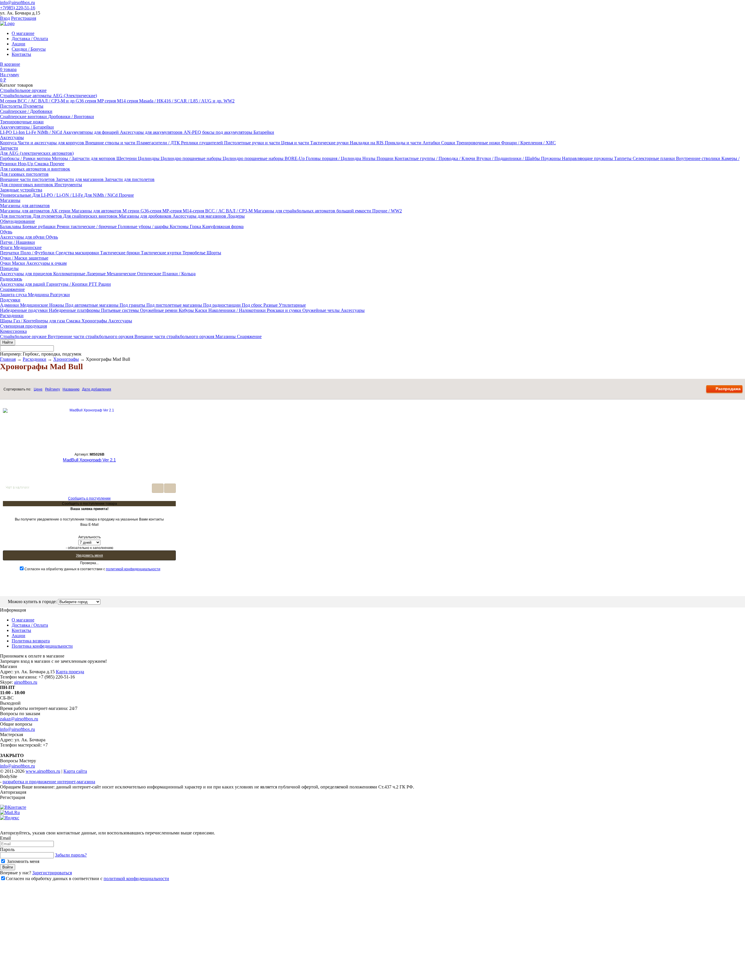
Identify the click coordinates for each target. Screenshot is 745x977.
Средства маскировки (78, 252)
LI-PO (6, 132)
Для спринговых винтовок (27, 184)
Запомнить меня (22, 861)
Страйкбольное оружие (23, 90)
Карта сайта (75, 771)
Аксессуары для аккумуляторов (152, 132)
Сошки (448, 142)
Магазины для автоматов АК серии (36, 210)
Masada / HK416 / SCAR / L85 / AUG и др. (181, 100)
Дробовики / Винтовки (71, 116)
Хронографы (94, 320)
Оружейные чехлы (321, 310)
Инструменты (68, 184)
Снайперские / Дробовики (26, 111)
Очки (6, 263)
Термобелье (194, 252)
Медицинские (28, 247)
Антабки (432, 142)
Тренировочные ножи (22, 121)
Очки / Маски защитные (24, 257)
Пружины (551, 158)
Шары (6, 320)
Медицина (39, 294)
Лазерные (96, 273)
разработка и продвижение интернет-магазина (49, 781)
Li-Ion (19, 132)
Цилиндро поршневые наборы (192, 158)
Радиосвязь (11, 278)
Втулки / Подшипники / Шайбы (508, 158)
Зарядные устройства (21, 189)
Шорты (214, 252)
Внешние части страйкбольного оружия (174, 336)
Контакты (21, 54)
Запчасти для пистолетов (130, 179)
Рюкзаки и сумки (284, 310)
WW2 (229, 100)
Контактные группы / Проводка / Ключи (435, 158)
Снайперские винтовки (24, 116)
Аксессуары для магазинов (200, 216)
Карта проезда (70, 671)
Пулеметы (33, 106)
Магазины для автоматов (25, 205)
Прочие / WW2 (387, 210)
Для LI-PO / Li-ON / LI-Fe (58, 195)
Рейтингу (52, 389)
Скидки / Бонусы (29, 49)
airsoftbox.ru (25, 682)
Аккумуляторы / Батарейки (27, 127)
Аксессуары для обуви (23, 237)
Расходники (12, 315)
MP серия (107, 100)
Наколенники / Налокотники (237, 310)
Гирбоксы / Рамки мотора (26, 158)
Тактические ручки (330, 142)
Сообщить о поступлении (89, 498)
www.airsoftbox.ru (43, 771)
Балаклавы (11, 226)
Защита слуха (14, 294)
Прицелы (9, 268)
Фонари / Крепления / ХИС (528, 142)
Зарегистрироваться (52, 872)
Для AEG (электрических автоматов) (37, 153)
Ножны (57, 305)
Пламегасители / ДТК (158, 142)
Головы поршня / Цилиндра (334, 158)
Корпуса (9, 142)
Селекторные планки (654, 158)
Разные (271, 305)
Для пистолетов (16, 216)
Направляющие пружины (588, 158)
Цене (38, 389)
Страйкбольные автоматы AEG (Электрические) (48, 95)
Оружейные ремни (159, 310)
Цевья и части (295, 142)
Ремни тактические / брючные (87, 226)
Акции (18, 43)
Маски (19, 263)
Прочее (57, 163)
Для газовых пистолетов (24, 174)
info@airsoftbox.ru (17, 2)
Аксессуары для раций (23, 284)
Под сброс (252, 305)
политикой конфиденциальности (133, 569)
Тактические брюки (120, 252)
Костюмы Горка (186, 226)
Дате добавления (96, 389)
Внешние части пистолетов (28, 179)
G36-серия (151, 210)
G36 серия (86, 100)
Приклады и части (404, 142)
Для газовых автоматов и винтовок (35, 168)
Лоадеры (236, 216)
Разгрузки (60, 294)
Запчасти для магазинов (80, 179)
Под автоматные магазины (92, 305)
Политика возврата (31, 640)
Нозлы (369, 158)
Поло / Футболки (38, 252)
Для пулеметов (48, 216)
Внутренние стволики (698, 158)
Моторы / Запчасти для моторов (84, 158)
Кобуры (187, 310)
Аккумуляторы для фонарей (91, 132)
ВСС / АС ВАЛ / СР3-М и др (46, 100)
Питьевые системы (120, 310)
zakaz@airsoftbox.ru (19, 718)
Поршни (386, 158)
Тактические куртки (161, 252)
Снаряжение (12, 289)
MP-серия (172, 210)
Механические (122, 273)
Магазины (10, 200)
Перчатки (10, 252)
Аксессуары (12, 137)
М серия (8, 100)
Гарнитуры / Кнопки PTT (72, 284)
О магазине (23, 33)
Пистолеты (11, 106)
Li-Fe (31, 132)
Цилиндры (149, 158)
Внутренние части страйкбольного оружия (91, 336)
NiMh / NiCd (50, 132)
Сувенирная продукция (23, 326)
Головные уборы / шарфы (144, 226)
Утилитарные (292, 305)
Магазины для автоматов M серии (106, 210)
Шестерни (127, 158)
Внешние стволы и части (110, 142)
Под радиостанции (222, 305)
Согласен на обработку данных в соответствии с (92, 569)
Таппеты (623, 158)
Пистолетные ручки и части (252, 142)
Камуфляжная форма (223, 226)
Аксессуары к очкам (46, 263)
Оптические (149, 273)
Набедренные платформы (75, 310)
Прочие (126, 195)
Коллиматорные (69, 273)
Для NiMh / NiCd (101, 195)
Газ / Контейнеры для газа (39, 320)
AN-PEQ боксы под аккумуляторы (218, 132)
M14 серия (128, 100)
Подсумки (10, 299)
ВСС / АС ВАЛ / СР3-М (229, 210)
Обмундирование (17, 221)
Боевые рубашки (39, 226)
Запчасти (9, 147)
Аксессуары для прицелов (26, 273)
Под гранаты (133, 305)
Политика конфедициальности (42, 646)
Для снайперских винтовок (91, 216)
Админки (10, 305)
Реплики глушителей (202, 142)
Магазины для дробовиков (146, 216)
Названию (71, 389)
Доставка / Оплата (30, 38)
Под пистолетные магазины (174, 305)
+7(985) (17, 7)
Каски (201, 310)
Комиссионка (13, 331)
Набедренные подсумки (24, 310)
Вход (5, 18)
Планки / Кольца (179, 273)
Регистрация (23, 18)
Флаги (7, 247)
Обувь (6, 231)
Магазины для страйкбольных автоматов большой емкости (313, 210)
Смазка (42, 163)
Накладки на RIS (367, 142)
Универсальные (16, 195)
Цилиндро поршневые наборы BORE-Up (264, 158)
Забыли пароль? (71, 854)
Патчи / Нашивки (17, 242)
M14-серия (194, 210)
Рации (104, 284)
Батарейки (263, 132)
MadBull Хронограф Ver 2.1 (89, 459)
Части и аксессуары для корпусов (51, 142)
